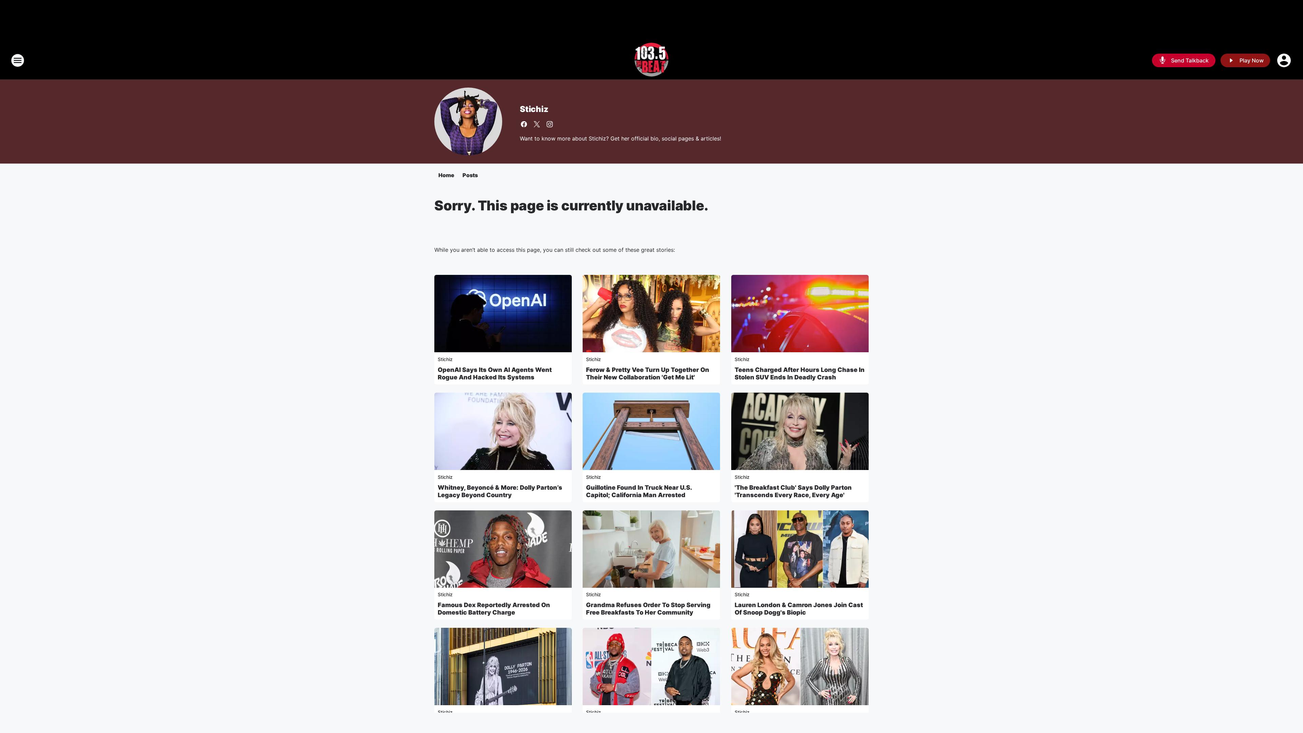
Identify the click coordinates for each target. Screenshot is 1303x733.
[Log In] (1284, 60)
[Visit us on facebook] (524, 124)
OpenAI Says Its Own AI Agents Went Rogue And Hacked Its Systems (495, 373)
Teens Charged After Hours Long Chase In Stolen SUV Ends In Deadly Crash (800, 373)
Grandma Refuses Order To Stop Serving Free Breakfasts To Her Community (648, 608)
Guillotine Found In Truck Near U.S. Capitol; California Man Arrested (639, 491)
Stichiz (534, 109)
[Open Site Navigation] (17, 60)
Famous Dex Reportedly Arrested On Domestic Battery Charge (494, 608)
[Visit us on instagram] (550, 124)
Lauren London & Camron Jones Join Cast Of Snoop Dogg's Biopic (799, 608)
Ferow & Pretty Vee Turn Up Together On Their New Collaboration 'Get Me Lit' (647, 373)
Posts (470, 175)
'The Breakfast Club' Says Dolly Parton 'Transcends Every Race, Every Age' (793, 491)
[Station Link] (652, 60)
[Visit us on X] (537, 124)
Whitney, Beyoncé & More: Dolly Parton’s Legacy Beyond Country (500, 491)
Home (446, 175)
